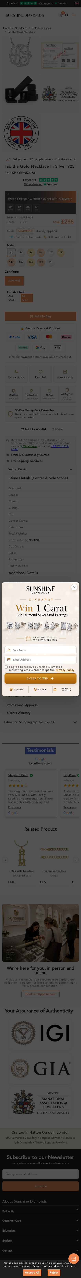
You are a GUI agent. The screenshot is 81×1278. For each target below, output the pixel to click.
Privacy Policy (65, 670)
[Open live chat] (73, 1258)
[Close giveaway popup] (74, 587)
